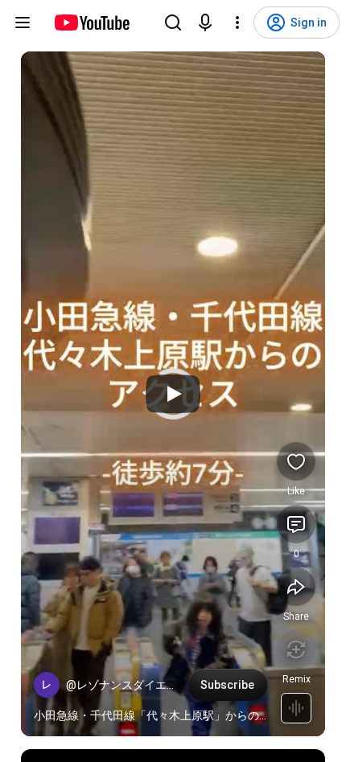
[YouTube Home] (91, 22)
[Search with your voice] (205, 22)
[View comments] (296, 524)
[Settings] (237, 22)
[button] (47, 685)
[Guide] (22, 22)
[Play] (173, 394)
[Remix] (296, 649)
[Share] (296, 586)
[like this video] (296, 461)
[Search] (173, 22)
